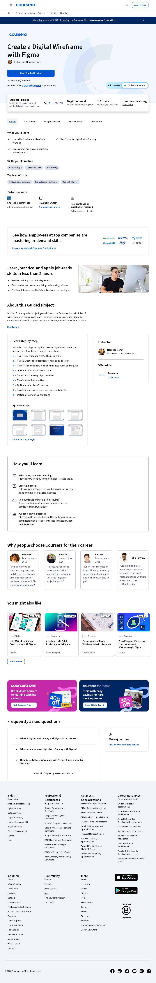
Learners (48, 879)
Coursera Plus (14, 902)
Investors (85, 884)
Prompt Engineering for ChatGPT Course (91, 848)
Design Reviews (34, 167)
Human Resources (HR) (18, 822)
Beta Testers (50, 888)
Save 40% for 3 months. (102, 20)
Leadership (13, 888)
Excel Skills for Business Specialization (92, 828)
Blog (46, 893)
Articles (84, 911)
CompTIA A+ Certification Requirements (129, 813)
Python (11, 835)
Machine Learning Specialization (89, 840)
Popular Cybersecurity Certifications (128, 853)
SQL (10, 840)
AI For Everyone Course (91, 812)
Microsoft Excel (15, 826)
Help (83, 897)
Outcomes (30, 121)
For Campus (13, 929)
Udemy (11, 948)
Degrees (12, 916)
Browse (19, 13)
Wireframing (52, 167)
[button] (113, 377)
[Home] (9, 13)
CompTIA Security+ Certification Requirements (130, 821)
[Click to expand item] (19, 415)
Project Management (17, 831)
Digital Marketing (15, 817)
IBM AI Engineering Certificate (57, 840)
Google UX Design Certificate (57, 835)
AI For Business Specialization (94, 808)
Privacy (84, 893)
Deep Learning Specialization (94, 821)
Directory (85, 916)
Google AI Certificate (54, 803)
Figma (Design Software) (46, 182)
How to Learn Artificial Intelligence (127, 837)
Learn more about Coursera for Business (34, 248)
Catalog (11, 897)
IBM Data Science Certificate (57, 852)
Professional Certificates (19, 907)
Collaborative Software (19, 182)
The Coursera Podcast (54, 897)
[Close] (143, 20)
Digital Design (15, 167)
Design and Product (60, 13)
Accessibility (87, 902)
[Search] (127, 5)
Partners (48, 884)
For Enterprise (14, 920)
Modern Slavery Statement (93, 925)
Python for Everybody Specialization (91, 855)
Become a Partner (16, 934)
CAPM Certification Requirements (126, 805)
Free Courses (14, 943)
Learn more (50, 85)
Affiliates (85, 920)
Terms (84, 888)
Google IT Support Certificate (58, 823)
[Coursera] (25, 5)
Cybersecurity (14, 808)
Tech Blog (49, 902)
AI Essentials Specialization (93, 803)
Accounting (13, 799)
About (12, 121)
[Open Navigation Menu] (11, 5)
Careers (11, 893)
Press (83, 879)
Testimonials (76, 121)
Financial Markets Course (92, 834)
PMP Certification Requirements (125, 845)
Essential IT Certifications (129, 826)
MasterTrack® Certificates (20, 911)
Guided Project (19, 100)
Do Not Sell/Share (89, 929)
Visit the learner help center (124, 744)
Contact (84, 907)
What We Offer (14, 884)
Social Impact (14, 939)
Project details (52, 121)
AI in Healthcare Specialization (94, 817)
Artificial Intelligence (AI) (19, 803)
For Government (15, 925)
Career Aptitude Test (127, 799)
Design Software (70, 182)
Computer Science (36, 13)
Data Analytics (14, 813)
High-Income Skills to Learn (130, 831)
